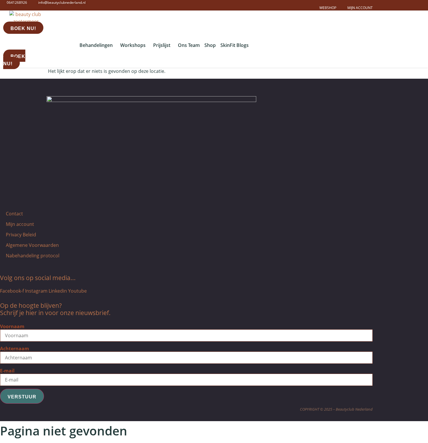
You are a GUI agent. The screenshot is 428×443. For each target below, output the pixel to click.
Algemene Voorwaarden (32, 245)
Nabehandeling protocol (32, 255)
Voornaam (12, 326)
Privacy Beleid (21, 234)
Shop (210, 45)
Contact (14, 213)
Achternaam (14, 348)
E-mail (7, 370)
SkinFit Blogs (234, 45)
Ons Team (189, 45)
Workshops (133, 45)
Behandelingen (96, 45)
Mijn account (20, 224)
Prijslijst (161, 45)
